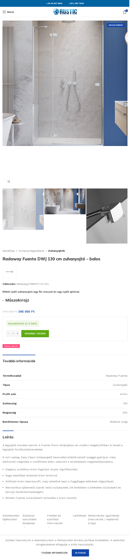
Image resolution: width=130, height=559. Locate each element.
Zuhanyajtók (56, 250)
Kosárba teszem (35, 333)
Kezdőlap (9, 250)
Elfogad (80, 553)
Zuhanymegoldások (31, 250)
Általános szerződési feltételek (30, 519)
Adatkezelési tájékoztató (11, 517)
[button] (6, 104)
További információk (54, 553)
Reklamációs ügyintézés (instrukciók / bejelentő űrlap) (103, 519)
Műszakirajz (17, 300)
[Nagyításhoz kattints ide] (9, 181)
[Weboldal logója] (65, 11)
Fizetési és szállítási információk (55, 519)
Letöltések (79, 515)
